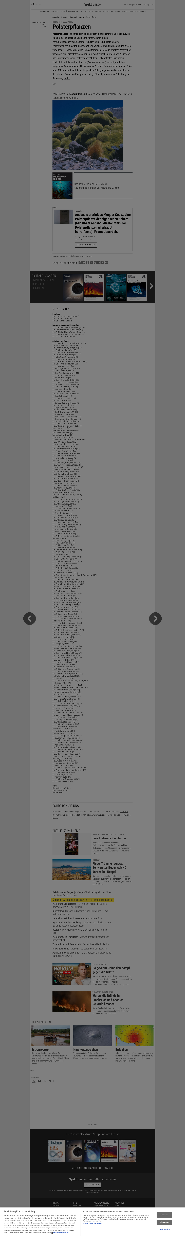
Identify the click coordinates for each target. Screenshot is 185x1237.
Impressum (65, 1233)
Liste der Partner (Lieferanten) (92, 1223)
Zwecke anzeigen (164, 1229)
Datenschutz (57, 1233)
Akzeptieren (164, 1215)
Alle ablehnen (164, 1222)
